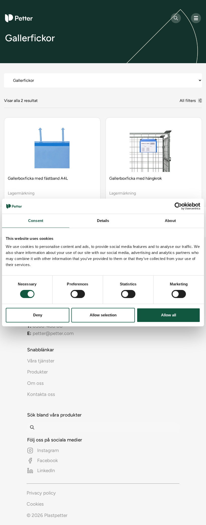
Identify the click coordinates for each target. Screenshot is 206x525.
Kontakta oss (41, 394)
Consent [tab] (35, 220)
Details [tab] (103, 220)
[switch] (78, 294)
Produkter (37, 372)
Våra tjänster (40, 361)
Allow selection (103, 315)
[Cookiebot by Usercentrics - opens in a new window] (178, 206)
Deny (37, 315)
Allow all (168, 315)
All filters (188, 100)
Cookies (35, 504)
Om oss (35, 383)
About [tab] (170, 220)
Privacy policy (41, 493)
